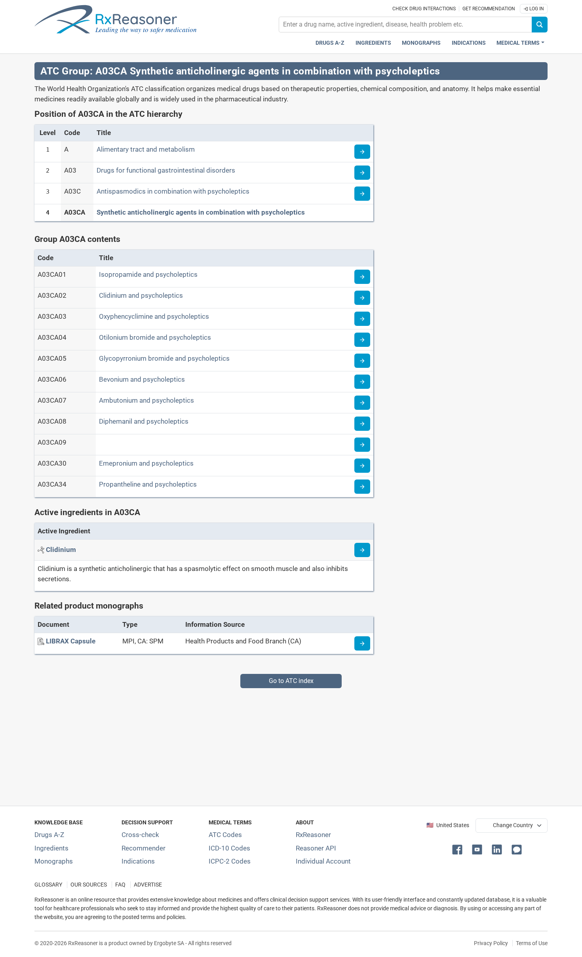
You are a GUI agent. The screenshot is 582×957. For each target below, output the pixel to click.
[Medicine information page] (362, 643)
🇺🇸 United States (447, 825)
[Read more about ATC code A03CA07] (362, 403)
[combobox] (405, 24)
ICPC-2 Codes (230, 861)
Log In (536, 8)
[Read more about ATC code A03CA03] (362, 319)
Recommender (143, 848)
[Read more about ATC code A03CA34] (362, 486)
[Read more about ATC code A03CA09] (362, 445)
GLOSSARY (48, 884)
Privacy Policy (491, 943)
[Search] (540, 24)
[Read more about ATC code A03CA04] (362, 340)
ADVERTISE (148, 884)
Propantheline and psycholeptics (148, 484)
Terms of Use (532, 943)
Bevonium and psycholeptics (142, 379)
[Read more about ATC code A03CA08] (362, 424)
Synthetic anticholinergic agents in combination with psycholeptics (201, 212)
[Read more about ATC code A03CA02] (362, 298)
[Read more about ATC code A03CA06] (362, 382)
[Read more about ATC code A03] (362, 173)
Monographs (421, 43)
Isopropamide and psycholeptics (148, 274)
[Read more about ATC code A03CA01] (362, 277)
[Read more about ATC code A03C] (362, 193)
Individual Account (323, 861)
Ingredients (373, 43)
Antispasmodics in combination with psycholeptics (173, 191)
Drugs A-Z (330, 43)
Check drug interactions (424, 8)
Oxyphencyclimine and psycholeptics (154, 316)
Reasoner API (316, 848)
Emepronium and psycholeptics (146, 463)
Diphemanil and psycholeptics (143, 421)
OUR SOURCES (88, 884)
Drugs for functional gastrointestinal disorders (166, 170)
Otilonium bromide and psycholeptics (155, 337)
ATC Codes (225, 835)
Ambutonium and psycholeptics (146, 400)
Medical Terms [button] (518, 43)
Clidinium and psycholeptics (141, 295)
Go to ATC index (291, 681)
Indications (469, 43)
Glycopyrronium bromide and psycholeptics (164, 358)
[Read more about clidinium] (362, 550)
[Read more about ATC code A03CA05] (362, 361)
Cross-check (140, 835)
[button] (459, 849)
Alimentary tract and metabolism (146, 149)
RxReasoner (313, 835)
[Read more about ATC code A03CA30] (362, 466)
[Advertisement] (272, 743)
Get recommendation (488, 8)
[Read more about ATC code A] (362, 152)
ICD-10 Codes (229, 848)
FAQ (120, 884)
